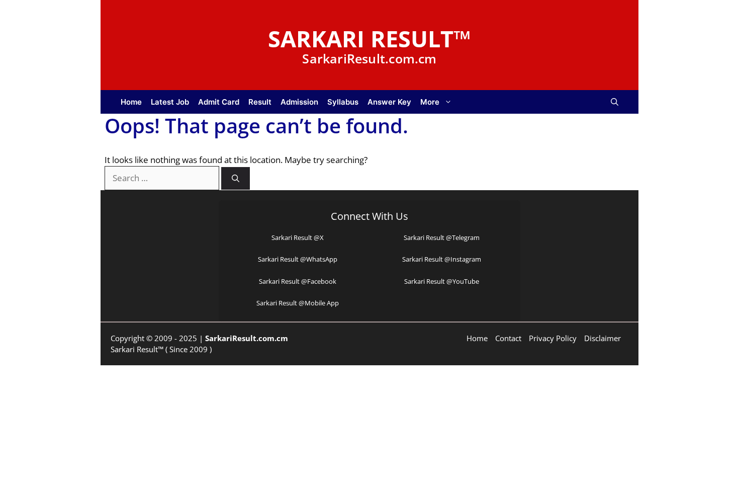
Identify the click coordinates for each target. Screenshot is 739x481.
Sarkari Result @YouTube (441, 281)
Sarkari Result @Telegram (442, 237)
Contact (508, 338)
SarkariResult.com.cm (246, 338)
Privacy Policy (553, 338)
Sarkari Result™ (369, 38)
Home (131, 102)
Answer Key (389, 102)
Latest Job (170, 102)
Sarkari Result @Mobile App (297, 302)
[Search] (235, 178)
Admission (299, 102)
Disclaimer (602, 338)
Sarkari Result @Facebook (297, 281)
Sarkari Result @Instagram (441, 259)
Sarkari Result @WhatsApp (297, 259)
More (429, 102)
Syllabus (342, 102)
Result (259, 102)
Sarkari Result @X (297, 237)
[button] (614, 102)
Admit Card (218, 102)
